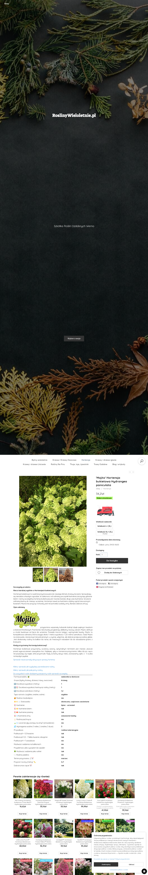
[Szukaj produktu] (142, 461)
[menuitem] (130, 472)
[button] (112, 572)
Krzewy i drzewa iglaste (105, 460)
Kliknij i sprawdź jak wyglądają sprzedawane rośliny (33, 667)
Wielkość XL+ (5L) (105, 533)
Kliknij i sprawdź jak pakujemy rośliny (28, 670)
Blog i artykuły (118, 464)
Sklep (6, 4)
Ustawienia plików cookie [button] (119, 870)
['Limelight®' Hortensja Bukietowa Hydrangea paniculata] (63, 828)
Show (144, 871)
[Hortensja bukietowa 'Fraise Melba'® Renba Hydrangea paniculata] (43, 828)
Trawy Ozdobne (100, 464)
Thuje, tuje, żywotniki (79, 464)
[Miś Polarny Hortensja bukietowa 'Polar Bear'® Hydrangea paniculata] (22, 788)
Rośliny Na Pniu (58, 464)
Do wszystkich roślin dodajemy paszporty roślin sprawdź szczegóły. (40, 674)
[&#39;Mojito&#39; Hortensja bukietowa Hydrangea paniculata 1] (51, 575)
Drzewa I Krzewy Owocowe (64, 460)
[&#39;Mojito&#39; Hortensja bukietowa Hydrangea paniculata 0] (38, 575)
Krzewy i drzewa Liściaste (34, 464)
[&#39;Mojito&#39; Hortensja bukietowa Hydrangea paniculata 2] (66, 575)
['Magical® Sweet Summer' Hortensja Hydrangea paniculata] (63, 788)
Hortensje (86, 460)
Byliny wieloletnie (39, 460)
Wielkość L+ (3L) (104, 526)
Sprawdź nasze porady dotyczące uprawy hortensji (34, 660)
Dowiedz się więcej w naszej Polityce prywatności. (112, 859)
